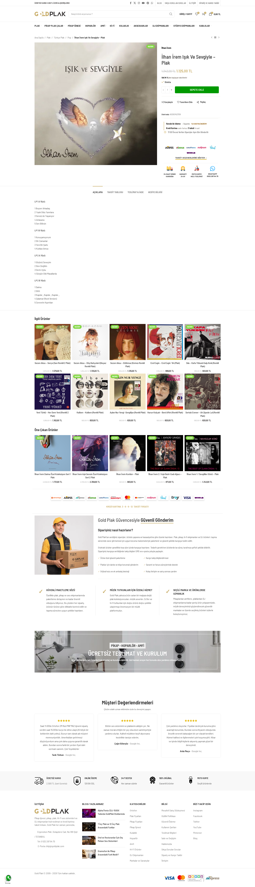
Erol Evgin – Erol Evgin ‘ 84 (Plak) (165, 363)
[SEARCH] (170, 14)
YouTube (197, 827)
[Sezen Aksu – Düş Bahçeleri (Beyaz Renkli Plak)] (90, 342)
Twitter (196, 821)
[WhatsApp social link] (152, 3)
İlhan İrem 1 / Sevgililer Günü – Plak (203, 474)
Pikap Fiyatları (136, 821)
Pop (69, 37)
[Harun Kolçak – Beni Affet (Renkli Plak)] (165, 392)
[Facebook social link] (130, 3)
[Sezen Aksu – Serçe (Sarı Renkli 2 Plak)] (53, 342)
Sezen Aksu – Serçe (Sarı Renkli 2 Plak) (52, 363)
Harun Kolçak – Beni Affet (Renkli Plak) (165, 412)
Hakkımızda (167, 843)
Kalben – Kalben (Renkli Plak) (90, 412)
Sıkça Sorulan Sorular (171, 849)
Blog (195, 838)
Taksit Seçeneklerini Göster (190, 158)
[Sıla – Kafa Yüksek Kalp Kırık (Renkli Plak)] (203, 342)
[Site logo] (50, 13)
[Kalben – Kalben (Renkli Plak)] (90, 392)
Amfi (132, 843)
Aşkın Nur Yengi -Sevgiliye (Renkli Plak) (127, 412)
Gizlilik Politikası (169, 816)
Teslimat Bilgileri (169, 832)
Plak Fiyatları (135, 816)
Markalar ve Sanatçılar (139, 860)
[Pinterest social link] (148, 3)
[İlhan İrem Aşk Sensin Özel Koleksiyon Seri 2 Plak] (90, 453)
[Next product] (219, 37)
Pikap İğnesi (135, 827)
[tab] (98, 190)
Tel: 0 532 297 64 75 (46, 841)
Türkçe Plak (59, 37)
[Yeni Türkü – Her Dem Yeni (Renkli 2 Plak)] (53, 392)
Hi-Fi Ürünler (135, 849)
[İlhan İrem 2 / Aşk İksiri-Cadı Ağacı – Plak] (165, 453)
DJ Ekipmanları (136, 855)
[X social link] (134, 3)
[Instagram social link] (139, 3)
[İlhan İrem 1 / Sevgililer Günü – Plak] (203, 453)
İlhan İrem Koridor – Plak (127, 474)
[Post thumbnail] (89, 813)
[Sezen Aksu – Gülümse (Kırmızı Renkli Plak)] (128, 342)
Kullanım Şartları (169, 827)
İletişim (165, 860)
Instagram (198, 810)
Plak (48, 37)
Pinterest (197, 832)
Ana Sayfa (39, 37)
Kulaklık (133, 832)
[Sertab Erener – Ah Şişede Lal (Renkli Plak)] (203, 392)
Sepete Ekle (197, 89)
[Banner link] (128, 652)
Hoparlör (134, 838)
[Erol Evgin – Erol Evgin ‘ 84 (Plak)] (165, 342)
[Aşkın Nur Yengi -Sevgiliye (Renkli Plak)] (128, 392)
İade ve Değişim (169, 838)
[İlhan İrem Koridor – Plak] (128, 453)
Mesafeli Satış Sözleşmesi (173, 810)
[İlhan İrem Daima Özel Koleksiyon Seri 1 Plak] (53, 453)
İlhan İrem (166, 47)
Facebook (197, 816)
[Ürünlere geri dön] (215, 37)
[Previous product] (211, 37)
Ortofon (133, 810)
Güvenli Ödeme (169, 821)
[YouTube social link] (143, 3)
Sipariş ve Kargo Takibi (172, 855)
